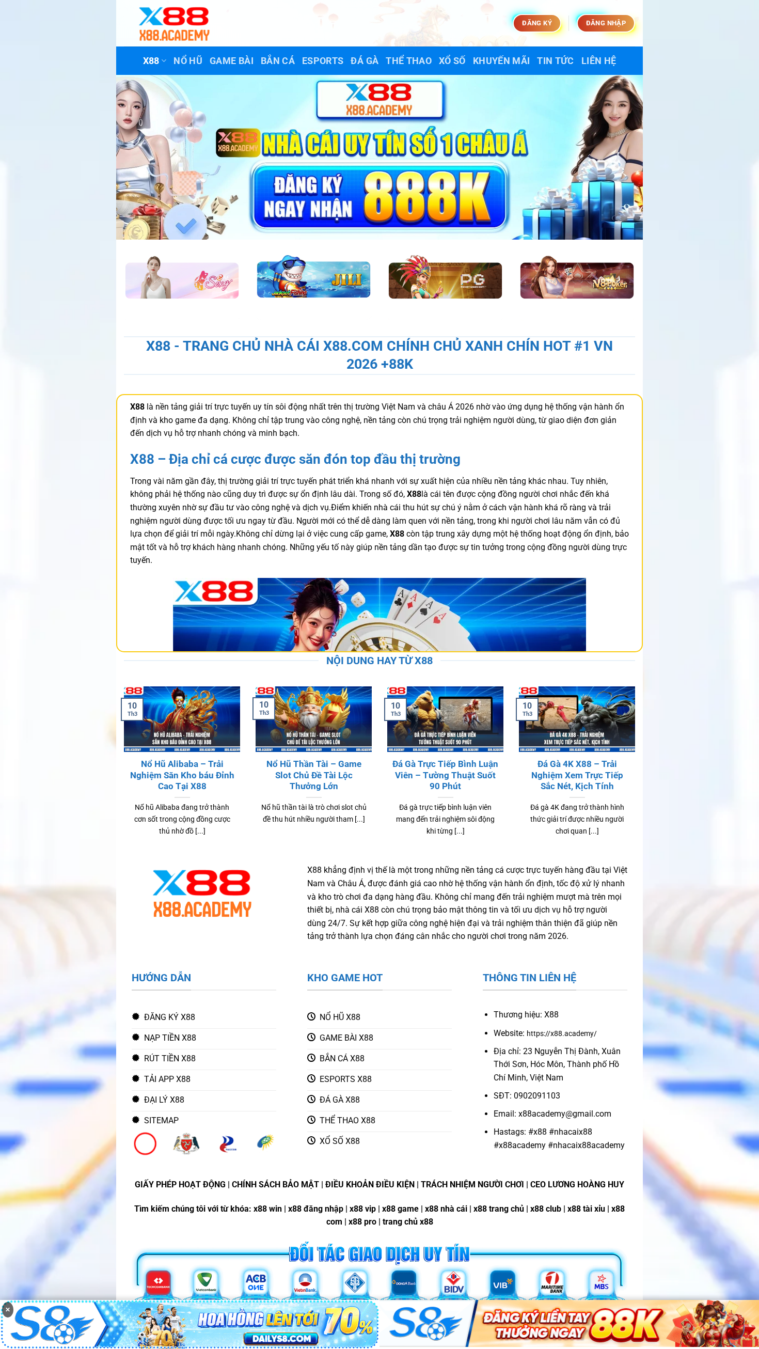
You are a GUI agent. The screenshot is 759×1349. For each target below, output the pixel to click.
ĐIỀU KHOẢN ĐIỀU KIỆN (370, 1184)
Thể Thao (409, 61)
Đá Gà (364, 61)
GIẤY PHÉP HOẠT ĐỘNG (180, 1184)
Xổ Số (452, 61)
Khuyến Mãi (501, 61)
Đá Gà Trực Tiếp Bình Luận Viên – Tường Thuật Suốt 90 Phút (445, 775)
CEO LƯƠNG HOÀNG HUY (577, 1184)
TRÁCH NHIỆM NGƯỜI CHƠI (472, 1184)
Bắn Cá (278, 61)
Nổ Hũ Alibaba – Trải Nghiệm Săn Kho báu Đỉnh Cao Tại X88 (182, 775)
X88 (151, 61)
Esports (322, 61)
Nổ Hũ (187, 61)
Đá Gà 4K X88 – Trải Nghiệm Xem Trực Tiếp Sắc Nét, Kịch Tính (577, 775)
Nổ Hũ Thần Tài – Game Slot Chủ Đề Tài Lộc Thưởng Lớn (313, 775)
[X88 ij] (175, 23)
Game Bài (232, 61)
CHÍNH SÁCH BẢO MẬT (275, 1184)
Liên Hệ (598, 61)
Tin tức (555, 61)
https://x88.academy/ (562, 1033)
